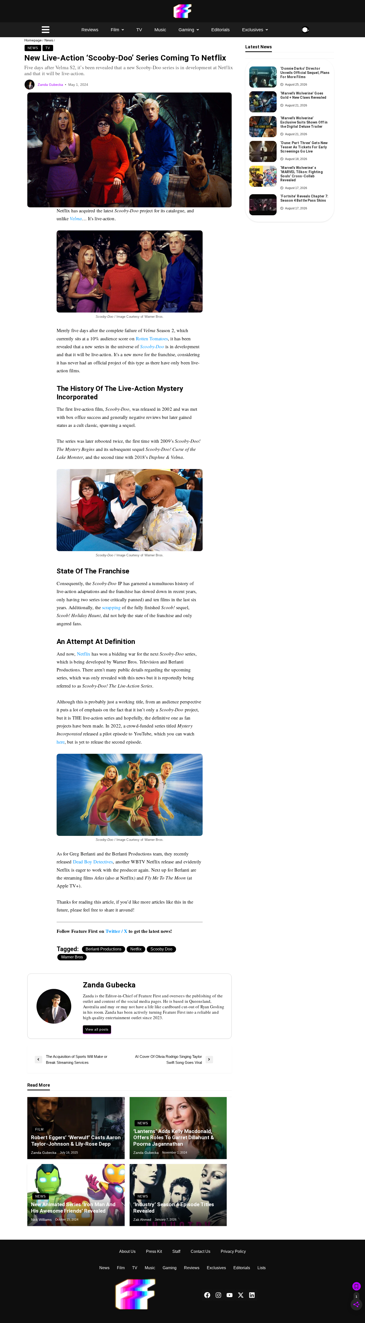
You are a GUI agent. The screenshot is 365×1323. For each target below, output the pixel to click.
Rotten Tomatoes (152, 338)
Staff (176, 1251)
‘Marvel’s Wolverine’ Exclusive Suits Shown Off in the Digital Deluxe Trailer (304, 122)
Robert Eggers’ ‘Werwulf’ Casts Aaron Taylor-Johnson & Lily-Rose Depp (76, 1140)
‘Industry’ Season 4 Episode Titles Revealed (173, 1207)
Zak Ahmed (142, 1220)
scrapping (111, 607)
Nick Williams (42, 1220)
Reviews (89, 29)
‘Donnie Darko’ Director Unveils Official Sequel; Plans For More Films (304, 72)
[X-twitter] (240, 1295)
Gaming (186, 29)
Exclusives (252, 29)
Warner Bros (72, 957)
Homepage (33, 40)
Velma (76, 218)
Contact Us (200, 1251)
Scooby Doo (161, 949)
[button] (117, 30)
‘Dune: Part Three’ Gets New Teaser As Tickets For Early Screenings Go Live (304, 147)
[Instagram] (218, 1295)
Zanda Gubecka (51, 85)
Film (115, 29)
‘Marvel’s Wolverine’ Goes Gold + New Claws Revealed (303, 95)
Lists (261, 1268)
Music (160, 29)
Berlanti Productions (103, 949)
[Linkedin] (251, 1295)
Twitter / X (116, 931)
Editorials (220, 29)
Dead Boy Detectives (93, 861)
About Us (127, 1251)
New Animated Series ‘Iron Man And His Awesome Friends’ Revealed (73, 1207)
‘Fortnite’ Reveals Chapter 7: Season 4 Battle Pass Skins (304, 198)
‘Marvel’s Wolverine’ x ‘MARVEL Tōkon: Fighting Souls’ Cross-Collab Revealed (301, 174)
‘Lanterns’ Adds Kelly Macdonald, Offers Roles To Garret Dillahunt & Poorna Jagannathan (173, 1137)
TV (139, 29)
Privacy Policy (233, 1251)
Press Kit (154, 1251)
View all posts (97, 1029)
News (48, 40)
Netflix (84, 654)
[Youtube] (229, 1295)
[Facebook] (207, 1295)
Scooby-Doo (152, 346)
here (61, 742)
